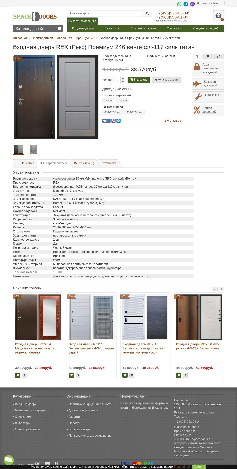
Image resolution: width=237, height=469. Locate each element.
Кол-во (107, 79)
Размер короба (112, 106)
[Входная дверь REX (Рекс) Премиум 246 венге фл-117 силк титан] (56, 97)
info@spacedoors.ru (187, 426)
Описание (27, 163)
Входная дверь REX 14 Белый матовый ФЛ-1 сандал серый (91, 348)
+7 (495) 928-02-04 (187, 421)
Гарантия (75, 416)
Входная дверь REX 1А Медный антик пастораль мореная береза (34, 348)
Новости (74, 423)
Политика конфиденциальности (90, 404)
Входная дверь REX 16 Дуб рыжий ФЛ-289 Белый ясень (197, 346)
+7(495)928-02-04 (172, 13)
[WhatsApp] (179, 4)
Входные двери (83, 28)
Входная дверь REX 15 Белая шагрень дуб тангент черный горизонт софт (143, 348)
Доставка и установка (84, 410)
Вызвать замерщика (82, 21)
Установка (109, 163)
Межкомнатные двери (30, 410)
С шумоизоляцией (205, 28)
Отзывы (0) (86, 163)
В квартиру (112, 28)
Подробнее (182, 466)
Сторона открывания (116, 95)
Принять (199, 466)
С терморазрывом (143, 28)
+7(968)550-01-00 (172, 17)
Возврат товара (79, 429)
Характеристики (56, 163)
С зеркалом (175, 28)
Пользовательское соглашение (90, 435)
